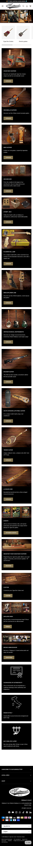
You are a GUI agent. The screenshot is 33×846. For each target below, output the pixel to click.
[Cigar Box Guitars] (8, 32)
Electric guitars (23, 41)
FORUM (8, 626)
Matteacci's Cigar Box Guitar (10, 836)
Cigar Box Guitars (8, 41)
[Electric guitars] (23, 32)
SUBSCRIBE (9, 657)
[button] (30, 6)
